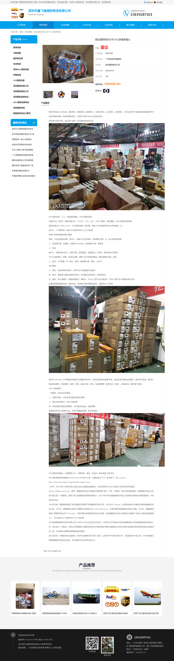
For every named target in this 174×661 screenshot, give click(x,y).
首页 (21, 32)
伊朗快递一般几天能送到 (21, 139)
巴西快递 (17, 64)
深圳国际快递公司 (21, 86)
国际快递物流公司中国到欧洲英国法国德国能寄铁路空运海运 (24, 160)
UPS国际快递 (18, 80)
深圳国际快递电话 (21, 97)
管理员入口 (49, 648)
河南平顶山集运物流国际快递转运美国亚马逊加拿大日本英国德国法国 (71, 613)
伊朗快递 (17, 75)
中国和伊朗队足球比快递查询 (23, 176)
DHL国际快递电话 (21, 102)
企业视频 (65, 25)
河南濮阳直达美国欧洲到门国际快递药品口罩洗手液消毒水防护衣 (130, 613)
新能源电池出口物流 (21, 113)
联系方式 (152, 25)
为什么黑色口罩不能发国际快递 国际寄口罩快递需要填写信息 (24, 150)
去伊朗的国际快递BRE (21, 171)
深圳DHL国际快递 (21, 69)
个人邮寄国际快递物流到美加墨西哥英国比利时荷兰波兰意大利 (24, 155)
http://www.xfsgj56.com (52, 551)
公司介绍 (87, 25)
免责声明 (40, 648)
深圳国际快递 (19, 108)
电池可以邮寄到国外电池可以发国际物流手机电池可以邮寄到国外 (24, 129)
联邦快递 (17, 48)
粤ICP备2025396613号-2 (44, 640)
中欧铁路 (17, 53)
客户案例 (130, 25)
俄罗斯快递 (18, 58)
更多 (34, 123)
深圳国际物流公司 (21, 91)
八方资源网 (32, 648)
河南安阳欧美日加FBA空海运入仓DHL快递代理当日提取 (35, 613)
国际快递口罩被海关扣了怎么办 (24, 165)
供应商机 (43, 25)
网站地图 (57, 648)
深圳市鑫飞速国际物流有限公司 (29, 644)
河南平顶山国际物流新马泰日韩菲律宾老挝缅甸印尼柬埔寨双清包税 (101, 613)
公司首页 (21, 25)
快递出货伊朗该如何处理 (21, 145)
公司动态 (109, 25)
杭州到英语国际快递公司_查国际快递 (24, 134)
